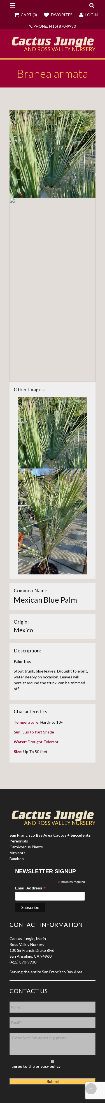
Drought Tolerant (43, 741)
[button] (91, 5)
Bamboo (17, 858)
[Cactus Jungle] (53, 45)
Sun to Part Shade (38, 732)
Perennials (19, 841)
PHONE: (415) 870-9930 (54, 26)
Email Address (30, 888)
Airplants (17, 852)
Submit (52, 1081)
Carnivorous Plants (26, 846)
